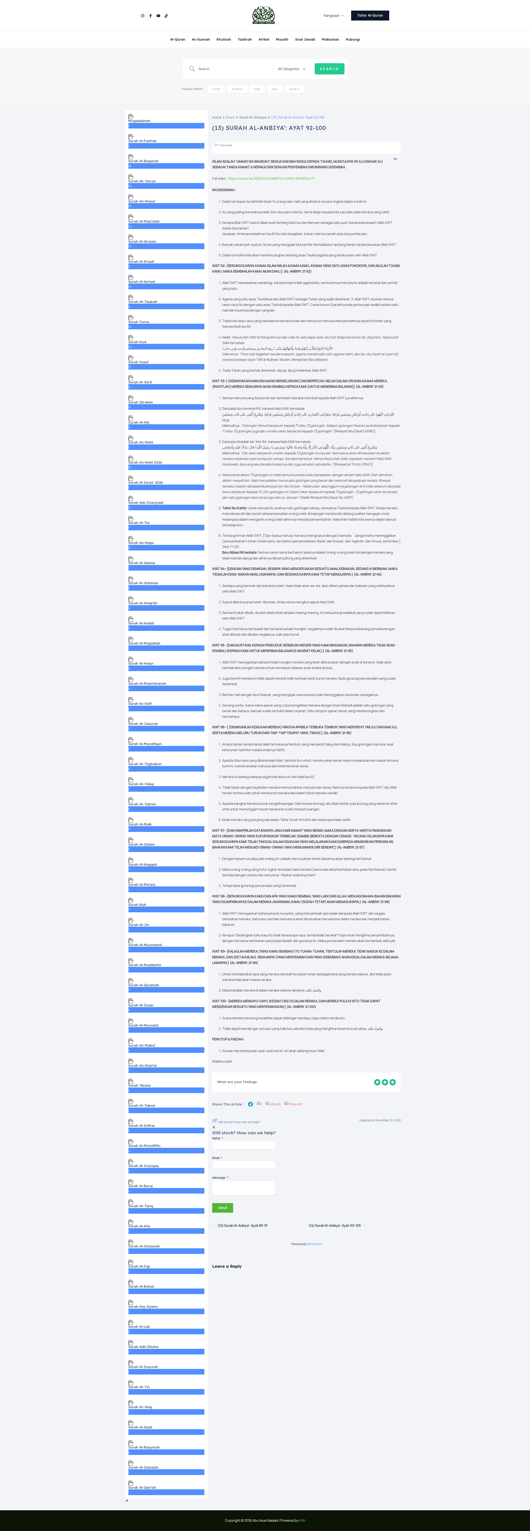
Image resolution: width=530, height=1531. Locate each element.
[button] (342, 15)
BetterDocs (314, 1244)
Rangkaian (332, 15)
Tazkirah (245, 39)
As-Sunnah (201, 39)
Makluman (330, 39)
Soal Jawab (305, 39)
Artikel (264, 39)
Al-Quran (177, 39)
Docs (230, 117)
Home (217, 117)
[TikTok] (166, 16)
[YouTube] (158, 16)
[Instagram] (143, 16)
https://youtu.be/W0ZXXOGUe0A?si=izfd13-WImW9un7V (271, 178)
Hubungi (353, 39)
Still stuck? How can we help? (239, 1122)
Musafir (282, 39)
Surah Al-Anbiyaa (253, 117)
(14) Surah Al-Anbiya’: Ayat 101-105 (334, 1225)
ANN (302, 1520)
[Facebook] (150, 16)
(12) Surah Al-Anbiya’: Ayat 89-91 (242, 1225)
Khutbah (224, 39)
